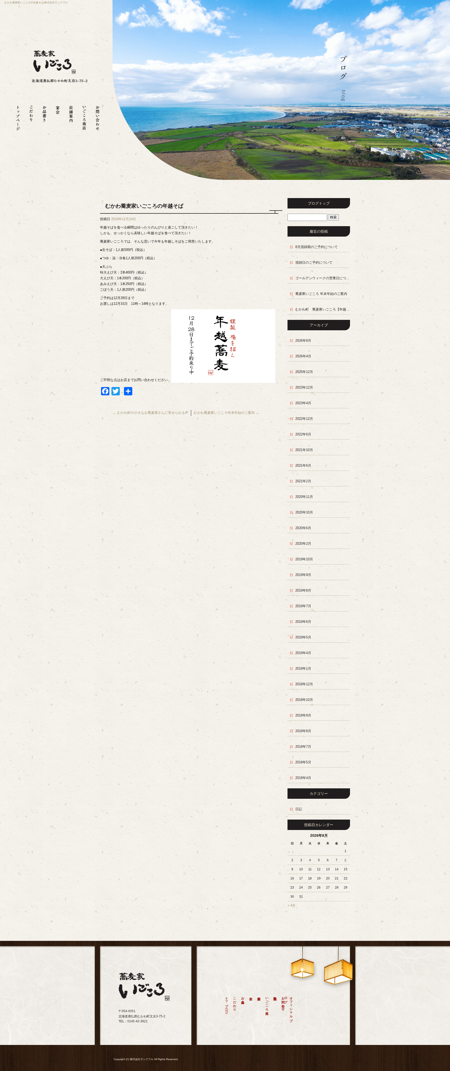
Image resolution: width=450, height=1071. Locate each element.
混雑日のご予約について (314, 262)
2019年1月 (303, 668)
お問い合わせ (97, 115)
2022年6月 (303, 434)
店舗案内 (71, 115)
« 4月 (291, 905)
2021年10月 (304, 450)
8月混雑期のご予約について (316, 247)
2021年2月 (303, 481)
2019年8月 (303, 590)
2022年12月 (304, 419)
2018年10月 (304, 700)
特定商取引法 (275, 1009)
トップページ (17, 115)
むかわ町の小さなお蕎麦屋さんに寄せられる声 (150, 413)
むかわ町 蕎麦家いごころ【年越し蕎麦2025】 (322, 309)
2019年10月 (304, 559)
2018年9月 (303, 715)
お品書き (44, 115)
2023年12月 (304, 387)
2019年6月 (303, 622)
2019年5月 (303, 637)
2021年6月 (303, 465)
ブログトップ (319, 203)
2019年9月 (303, 575)
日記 (298, 809)
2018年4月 (303, 778)
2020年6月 (303, 528)
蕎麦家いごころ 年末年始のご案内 (321, 294)
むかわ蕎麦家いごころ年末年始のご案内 (226, 413)
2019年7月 (303, 606)
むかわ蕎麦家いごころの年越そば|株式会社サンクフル (36, 2)
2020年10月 (304, 512)
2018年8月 (303, 731)
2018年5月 (303, 762)
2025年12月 (304, 372)
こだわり (31, 115)
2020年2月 (303, 544)
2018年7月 (303, 747)
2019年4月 (303, 653)
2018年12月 (304, 684)
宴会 (57, 115)
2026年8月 (303, 341)
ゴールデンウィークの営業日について (322, 278)
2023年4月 (303, 403)
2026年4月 (303, 356)
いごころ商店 (84, 115)
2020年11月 (304, 497)
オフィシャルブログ (290, 1007)
